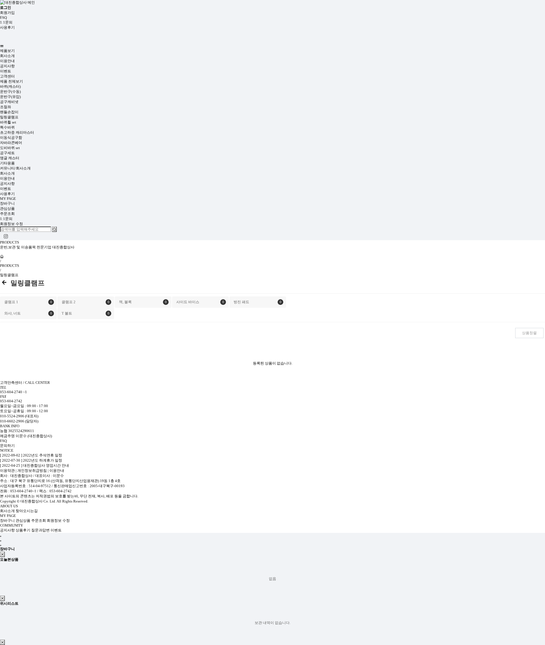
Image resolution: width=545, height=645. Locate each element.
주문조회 (7, 213)
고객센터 (7, 76)
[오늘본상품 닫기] (2, 598)
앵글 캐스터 (9, 158)
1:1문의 (6, 22)
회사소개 (7, 56)
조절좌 (5, 107)
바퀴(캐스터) (10, 86)
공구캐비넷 (9, 102)
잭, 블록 (143, 302)
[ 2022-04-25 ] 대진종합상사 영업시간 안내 (34, 465)
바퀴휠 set (8, 122)
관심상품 (7, 208)
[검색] (54, 229)
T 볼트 (85, 313)
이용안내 (7, 61)
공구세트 (7, 153)
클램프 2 (85, 302)
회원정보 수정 (11, 224)
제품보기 (7, 51)
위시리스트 (9, 603)
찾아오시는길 (27, 511)
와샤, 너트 (28, 313)
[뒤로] (4, 283)
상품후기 (23, 530)
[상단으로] (0, 536)
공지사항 (7, 66)
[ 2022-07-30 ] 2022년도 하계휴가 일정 (31, 460)
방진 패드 (257, 302)
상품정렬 (529, 333)
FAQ (3, 17)
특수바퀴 (7, 127)
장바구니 (7, 203)
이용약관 (8, 470)
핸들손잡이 (9, 112)
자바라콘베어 (11, 143)
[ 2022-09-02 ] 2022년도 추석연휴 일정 (31, 455)
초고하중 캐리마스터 (17, 132)
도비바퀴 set (10, 148)
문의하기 (7, 445)
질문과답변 (41, 530)
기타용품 (7, 163)
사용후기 (7, 27)
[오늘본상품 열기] (0, 540)
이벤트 (5, 71)
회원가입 (7, 13)
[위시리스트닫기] (2, 642)
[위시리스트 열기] (0, 545)
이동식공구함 (11, 137)
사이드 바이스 (200, 302)
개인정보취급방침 (32, 470)
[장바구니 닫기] (2, 554)
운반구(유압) (10, 97)
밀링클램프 (9, 117)
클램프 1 (28, 302)
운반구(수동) (10, 91)
